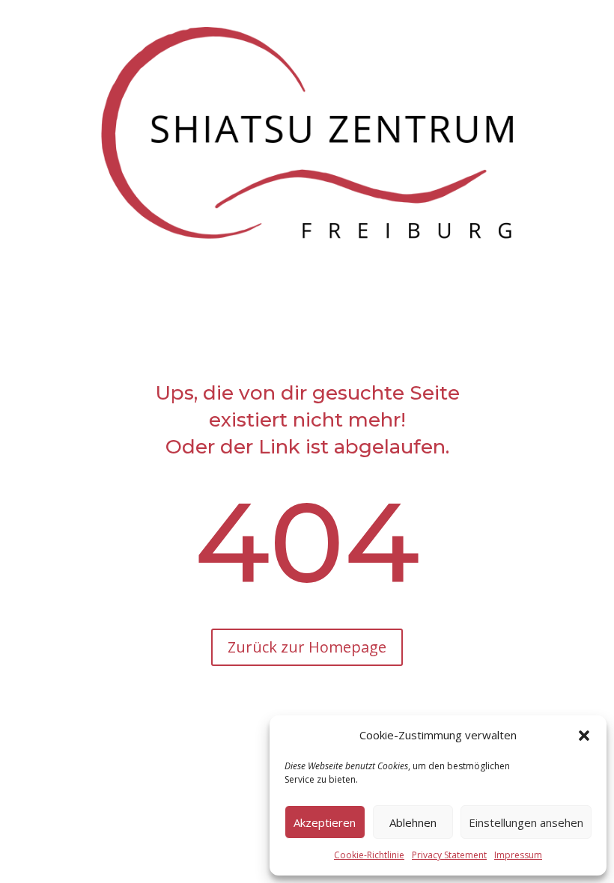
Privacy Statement (449, 855)
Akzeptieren (325, 822)
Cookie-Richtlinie (369, 855)
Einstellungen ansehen (526, 822)
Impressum (518, 855)
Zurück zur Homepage (307, 647)
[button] (584, 735)
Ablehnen (413, 822)
